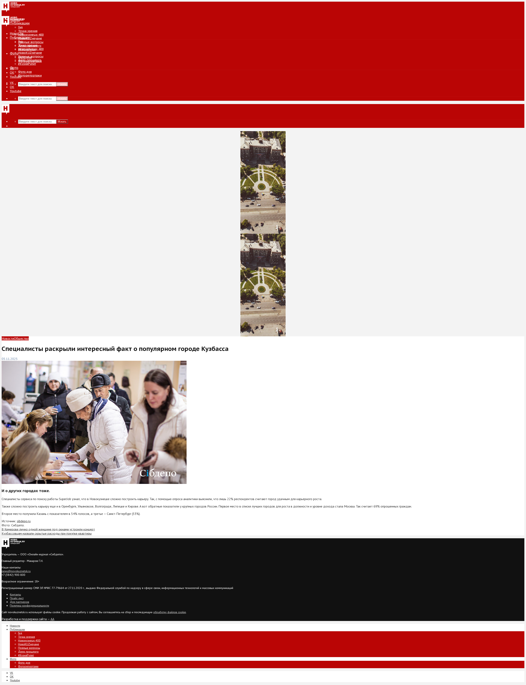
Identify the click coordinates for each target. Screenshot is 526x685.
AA (52, 619)
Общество (21, 338)
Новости (16, 33)
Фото (14, 53)
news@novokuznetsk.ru (16, 571)
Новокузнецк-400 (31, 35)
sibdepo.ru (24, 521)
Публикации (20, 38)
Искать (62, 84)
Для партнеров (19, 602)
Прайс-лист (17, 598)
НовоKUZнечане (30, 38)
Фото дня (25, 72)
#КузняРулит (27, 64)
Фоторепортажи (30, 75)
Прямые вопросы (30, 42)
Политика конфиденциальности (29, 605)
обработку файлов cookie (169, 612)
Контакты (15, 594)
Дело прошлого (29, 60)
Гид (20, 42)
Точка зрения (27, 31)
